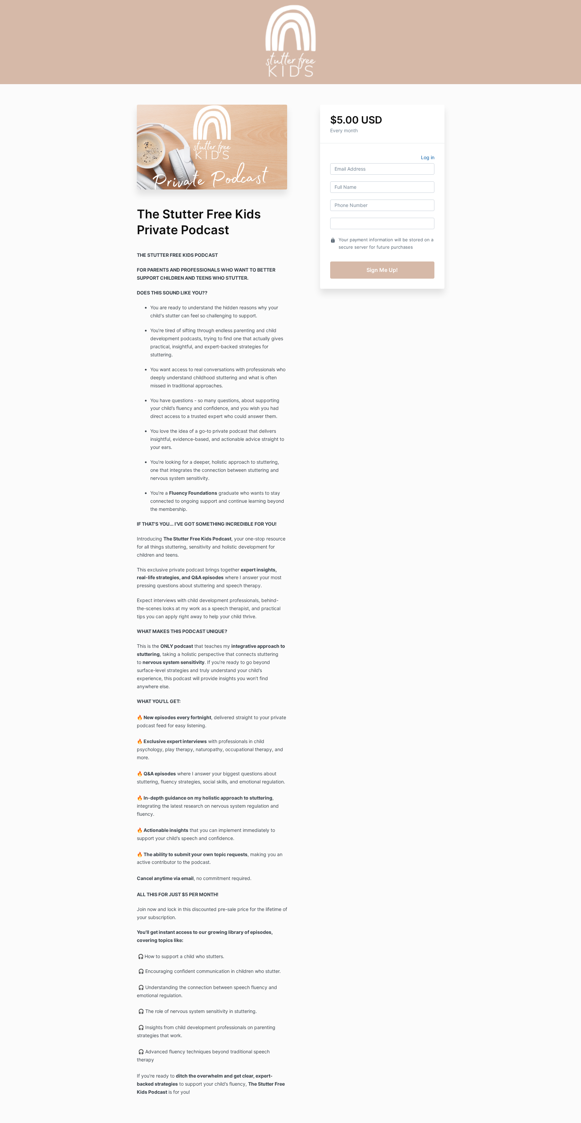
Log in (427, 157)
